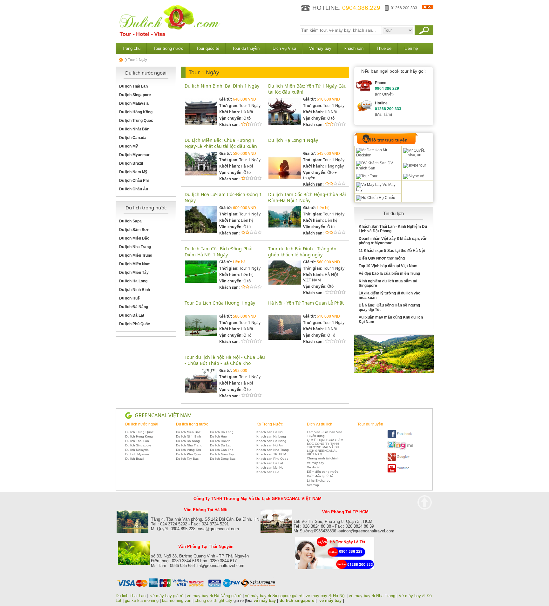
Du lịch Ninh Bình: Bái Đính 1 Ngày (222, 86)
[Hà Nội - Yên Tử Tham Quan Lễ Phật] (284, 338)
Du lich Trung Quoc (139, 432)
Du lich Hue (218, 436)
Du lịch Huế (129, 298)
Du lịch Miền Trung (135, 255)
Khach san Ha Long (271, 436)
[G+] (400, 460)
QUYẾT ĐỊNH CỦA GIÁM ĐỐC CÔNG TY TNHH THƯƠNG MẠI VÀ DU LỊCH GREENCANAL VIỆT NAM (325, 447)
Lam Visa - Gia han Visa (324, 432)
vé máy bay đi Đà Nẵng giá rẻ (214, 595)
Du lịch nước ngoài (141, 424)
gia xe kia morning (142, 600)
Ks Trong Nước (269, 424)
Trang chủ (131, 48)
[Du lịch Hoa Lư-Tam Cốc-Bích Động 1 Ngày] (201, 232)
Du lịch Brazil (131, 163)
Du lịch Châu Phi (134, 180)
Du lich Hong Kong (139, 436)
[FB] (400, 437)
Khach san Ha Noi (269, 432)
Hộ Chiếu (386, 197)
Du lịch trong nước (192, 424)
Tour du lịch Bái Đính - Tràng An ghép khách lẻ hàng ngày (302, 252)
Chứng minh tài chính (323, 458)
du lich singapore (297, 600)
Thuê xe (383, 48)
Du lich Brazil (134, 458)
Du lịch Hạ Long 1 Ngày (293, 140)
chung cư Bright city (213, 600)
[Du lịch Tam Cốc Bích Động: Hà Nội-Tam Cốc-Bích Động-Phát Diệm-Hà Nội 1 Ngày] (201, 281)
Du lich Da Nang (188, 441)
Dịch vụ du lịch (319, 424)
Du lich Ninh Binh (188, 436)
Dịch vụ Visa (284, 48)
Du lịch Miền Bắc (134, 238)
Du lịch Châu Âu (133, 189)
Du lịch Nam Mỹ (133, 172)
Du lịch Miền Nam (135, 264)
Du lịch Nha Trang (135, 247)
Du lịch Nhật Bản (134, 129)
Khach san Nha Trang (272, 449)
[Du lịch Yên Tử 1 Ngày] (284, 123)
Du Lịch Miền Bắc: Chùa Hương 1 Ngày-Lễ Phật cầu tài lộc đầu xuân (221, 143)
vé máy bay (265, 600)
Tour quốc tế (207, 48)
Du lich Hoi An (220, 441)
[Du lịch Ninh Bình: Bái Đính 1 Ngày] (201, 123)
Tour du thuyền (246, 48)
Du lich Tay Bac (187, 458)
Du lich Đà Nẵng (133, 307)
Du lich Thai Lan (137, 441)
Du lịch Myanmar (134, 155)
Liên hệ (411, 48)
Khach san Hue (267, 472)
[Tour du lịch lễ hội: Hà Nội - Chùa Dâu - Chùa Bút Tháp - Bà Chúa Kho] (201, 392)
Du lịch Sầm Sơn (134, 229)
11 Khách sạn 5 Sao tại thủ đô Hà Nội (392, 250)
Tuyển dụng (316, 436)
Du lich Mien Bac (188, 432)
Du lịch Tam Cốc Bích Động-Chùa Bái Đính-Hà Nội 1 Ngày (307, 197)
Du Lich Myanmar (138, 454)
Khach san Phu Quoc (272, 458)
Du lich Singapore (138, 445)
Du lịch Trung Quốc (136, 120)
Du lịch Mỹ (128, 146)
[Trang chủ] (121, 60)
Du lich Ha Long (222, 432)
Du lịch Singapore (135, 95)
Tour (373, 176)
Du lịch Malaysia (134, 103)
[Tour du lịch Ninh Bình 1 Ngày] (284, 283)
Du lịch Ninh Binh (134, 289)
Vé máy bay (320, 48)
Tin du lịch (393, 213)
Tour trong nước (168, 48)
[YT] (400, 471)
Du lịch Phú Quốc (134, 324)
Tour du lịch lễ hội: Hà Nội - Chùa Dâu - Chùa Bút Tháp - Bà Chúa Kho (225, 360)
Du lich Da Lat (220, 445)
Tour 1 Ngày (204, 72)
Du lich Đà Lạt (131, 315)
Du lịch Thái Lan (133, 86)
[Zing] (400, 449)
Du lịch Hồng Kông (135, 112)
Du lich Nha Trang (189, 445)
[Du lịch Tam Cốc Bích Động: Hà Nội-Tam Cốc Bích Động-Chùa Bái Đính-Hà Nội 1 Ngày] (284, 226)
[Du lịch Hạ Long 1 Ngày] (284, 183)
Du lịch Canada (132, 137)
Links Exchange (318, 480)
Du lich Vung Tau (188, 449)
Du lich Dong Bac (222, 458)
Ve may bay (315, 462)
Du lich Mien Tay (222, 454)
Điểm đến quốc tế (320, 476)
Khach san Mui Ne (269, 467)
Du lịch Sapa (130, 221)
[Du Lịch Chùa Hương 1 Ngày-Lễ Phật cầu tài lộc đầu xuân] (201, 174)
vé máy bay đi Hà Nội (325, 595)
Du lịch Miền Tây (134, 272)
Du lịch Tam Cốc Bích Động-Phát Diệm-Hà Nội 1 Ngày (219, 252)
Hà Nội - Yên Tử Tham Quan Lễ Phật (306, 303)
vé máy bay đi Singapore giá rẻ (273, 595)
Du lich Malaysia (137, 449)
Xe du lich (314, 467)
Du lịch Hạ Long (133, 281)
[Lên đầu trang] (424, 502)
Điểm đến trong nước (322, 471)
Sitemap (313, 485)
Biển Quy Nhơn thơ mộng (382, 258)
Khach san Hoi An (269, 445)
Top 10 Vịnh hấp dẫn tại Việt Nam (388, 266)
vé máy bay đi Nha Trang (372, 595)
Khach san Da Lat (269, 463)
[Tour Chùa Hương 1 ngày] (201, 335)
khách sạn (353, 48)
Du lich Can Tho (222, 449)
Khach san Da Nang (271, 441)
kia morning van (176, 600)
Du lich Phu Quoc (189, 454)
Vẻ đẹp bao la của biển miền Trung (389, 273)
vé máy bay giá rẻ (167, 595)
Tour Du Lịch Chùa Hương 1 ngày (220, 303)
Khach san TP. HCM (271, 454)
